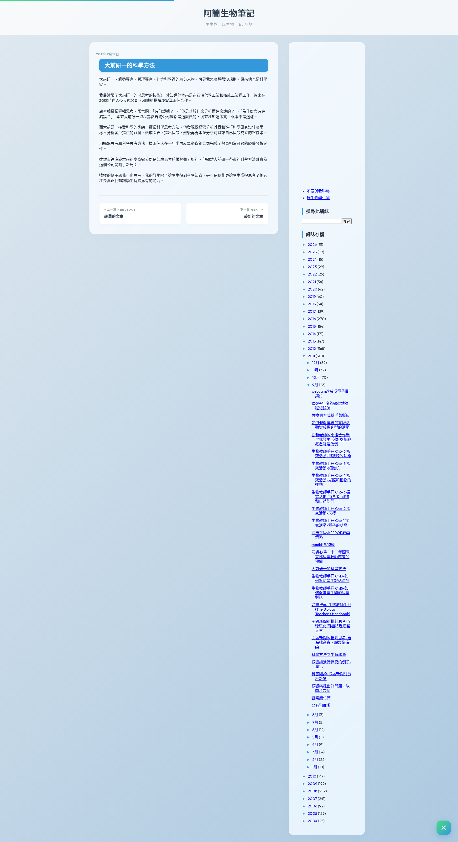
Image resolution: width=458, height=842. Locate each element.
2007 (313, 798)
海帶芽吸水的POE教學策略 (331, 535)
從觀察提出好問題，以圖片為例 (331, 688)
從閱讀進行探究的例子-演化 (331, 664)
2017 (312, 311)
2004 (313, 820)
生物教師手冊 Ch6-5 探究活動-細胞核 (331, 465)
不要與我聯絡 (318, 191)
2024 (312, 259)
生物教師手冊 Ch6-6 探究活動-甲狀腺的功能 (331, 453)
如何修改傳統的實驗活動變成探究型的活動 (331, 425)
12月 (316, 362)
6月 (315, 729)
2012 (312, 348)
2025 (312, 251)
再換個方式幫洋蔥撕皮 (331, 415)
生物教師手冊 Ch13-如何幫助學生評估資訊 (330, 578)
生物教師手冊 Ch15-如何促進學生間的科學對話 (330, 593)
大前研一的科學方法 (129, 65)
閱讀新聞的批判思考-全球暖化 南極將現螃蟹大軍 (331, 626)
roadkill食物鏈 (323, 544)
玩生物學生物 (318, 197)
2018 (312, 303)
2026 (312, 244)
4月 (315, 744)
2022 (312, 274)
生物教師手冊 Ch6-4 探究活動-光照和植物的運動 (331, 480)
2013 (312, 341)
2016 (312, 318)
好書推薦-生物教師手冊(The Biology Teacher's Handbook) (331, 609)
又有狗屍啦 (321, 705)
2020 (313, 289)
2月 (315, 759)
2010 (312, 776)
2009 (313, 783)
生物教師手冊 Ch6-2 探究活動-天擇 (331, 510)
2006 (313, 806)
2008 (313, 791)
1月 (315, 766)
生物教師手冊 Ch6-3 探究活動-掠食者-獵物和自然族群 (331, 497)
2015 (312, 326)
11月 (315, 370)
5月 (315, 737)
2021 (312, 281)
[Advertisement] (332, 82)
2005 (313, 813)
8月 (315, 714)
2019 (312, 296)
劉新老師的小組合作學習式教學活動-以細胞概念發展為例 (331, 439)
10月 (316, 377)
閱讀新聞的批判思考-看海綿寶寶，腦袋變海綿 (331, 642)
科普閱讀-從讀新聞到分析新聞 (331, 676)
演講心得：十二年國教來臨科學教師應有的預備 (331, 556)
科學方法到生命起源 (329, 654)
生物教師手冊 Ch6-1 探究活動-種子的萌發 (330, 522)
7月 (315, 722)
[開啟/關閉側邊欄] (444, 828)
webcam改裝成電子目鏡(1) (330, 393)
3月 (315, 751)
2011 (312, 355)
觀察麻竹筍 (321, 698)
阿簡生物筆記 (229, 13)
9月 (315, 384)
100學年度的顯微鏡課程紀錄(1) (330, 405)
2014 (312, 333)
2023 (312, 266)
